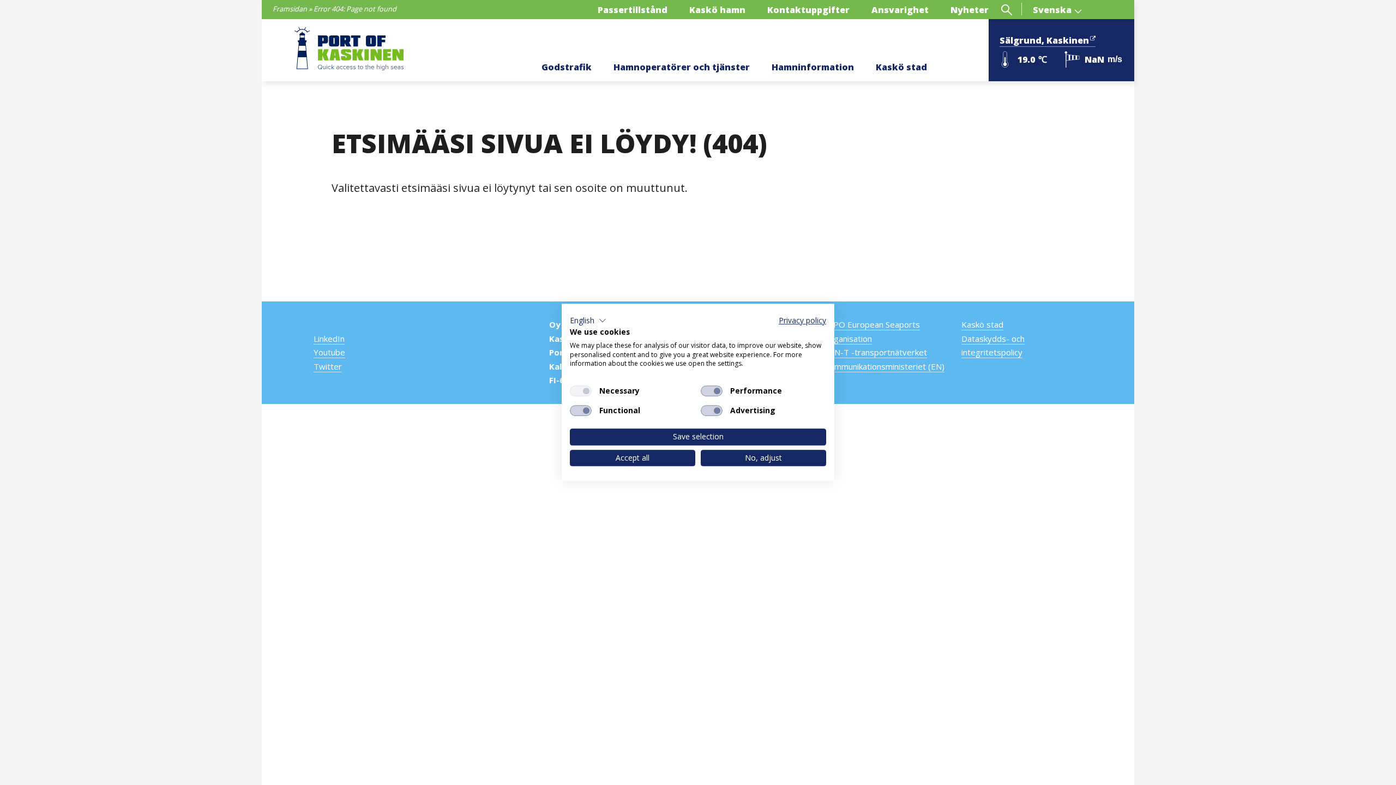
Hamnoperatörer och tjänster (681, 67)
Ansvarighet (900, 10)
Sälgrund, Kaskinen (1044, 40)
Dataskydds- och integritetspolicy (993, 345)
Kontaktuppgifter (808, 10)
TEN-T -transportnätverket (875, 352)
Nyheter (969, 10)
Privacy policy (802, 320)
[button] (588, 320)
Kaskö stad (901, 67)
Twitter (328, 366)
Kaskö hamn (717, 10)
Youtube (329, 352)
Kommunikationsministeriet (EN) (884, 366)
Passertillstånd (632, 10)
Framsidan (290, 9)
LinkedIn (329, 338)
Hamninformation (813, 67)
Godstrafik (566, 67)
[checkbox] (581, 390)
